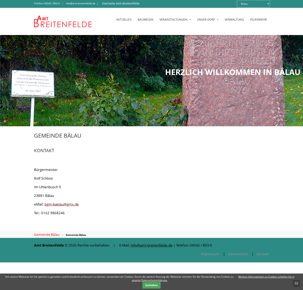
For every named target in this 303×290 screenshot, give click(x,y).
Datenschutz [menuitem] (238, 253)
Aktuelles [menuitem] (124, 19)
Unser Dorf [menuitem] (206, 19)
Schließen (151, 285)
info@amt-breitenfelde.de (80, 3)
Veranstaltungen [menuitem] (173, 19)
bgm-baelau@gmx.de (62, 204)
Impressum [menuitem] (210, 253)
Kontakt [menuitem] (263, 253)
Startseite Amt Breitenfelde (121, 3)
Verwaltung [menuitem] (234, 19)
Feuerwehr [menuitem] (258, 19)
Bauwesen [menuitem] (145, 19)
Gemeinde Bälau (47, 234)
